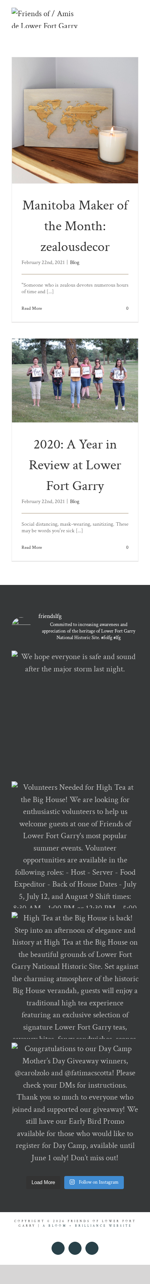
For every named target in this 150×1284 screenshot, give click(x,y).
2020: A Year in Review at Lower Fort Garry (75, 465)
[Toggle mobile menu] (135, 12)
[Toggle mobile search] (121, 12)
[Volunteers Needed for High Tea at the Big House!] (75, 844)
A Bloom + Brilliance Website (87, 1226)
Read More (32, 308)
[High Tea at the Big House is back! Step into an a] (75, 975)
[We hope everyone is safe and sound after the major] (75, 714)
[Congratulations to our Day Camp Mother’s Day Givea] (75, 1106)
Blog (74, 262)
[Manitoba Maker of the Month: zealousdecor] (75, 120)
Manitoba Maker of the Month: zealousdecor (75, 226)
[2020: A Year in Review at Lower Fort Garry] (75, 381)
